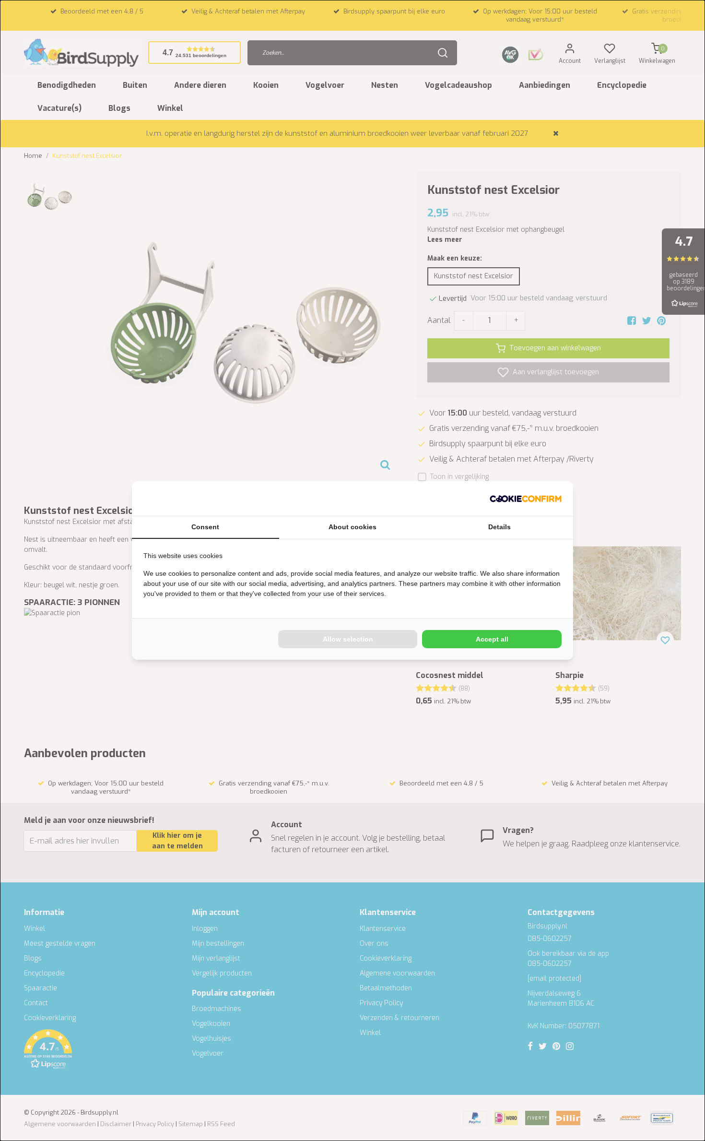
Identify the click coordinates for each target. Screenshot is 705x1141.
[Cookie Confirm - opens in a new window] (526, 498)
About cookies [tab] (352, 527)
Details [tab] (499, 527)
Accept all (492, 639)
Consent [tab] (205, 527)
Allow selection (348, 639)
